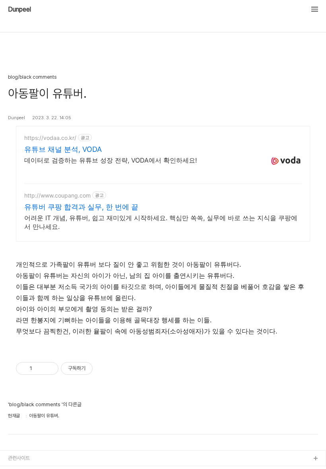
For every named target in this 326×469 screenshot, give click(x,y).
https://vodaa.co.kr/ (50, 137)
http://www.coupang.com (57, 195)
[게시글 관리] (49, 368)
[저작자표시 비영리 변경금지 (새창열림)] (103, 368)
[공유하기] (40, 368)
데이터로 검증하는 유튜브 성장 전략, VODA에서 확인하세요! (110, 160)
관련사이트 (19, 458)
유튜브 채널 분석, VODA (63, 149)
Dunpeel (19, 9)
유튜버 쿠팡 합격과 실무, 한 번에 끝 (81, 207)
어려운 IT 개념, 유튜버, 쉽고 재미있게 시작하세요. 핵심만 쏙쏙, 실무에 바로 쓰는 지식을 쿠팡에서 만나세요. (160, 222)
